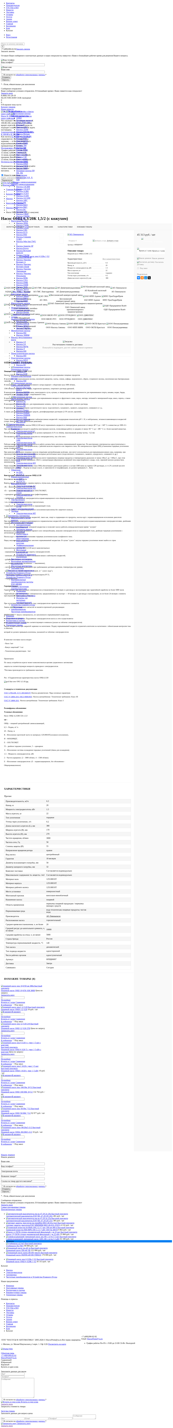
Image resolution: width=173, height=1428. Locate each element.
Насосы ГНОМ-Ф (24, 257)
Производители (13, 5)
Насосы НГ (21, 365)
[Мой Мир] (145, 277)
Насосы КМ (21, 139)
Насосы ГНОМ (22, 255)
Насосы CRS (21, 230)
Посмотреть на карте (57, 1344)
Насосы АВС (22, 200)
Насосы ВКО (22, 205)
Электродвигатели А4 (25, 486)
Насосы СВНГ (22, 214)
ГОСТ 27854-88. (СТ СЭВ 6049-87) (17, 693)
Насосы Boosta (22, 312)
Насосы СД (21, 152)
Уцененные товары (14, 625)
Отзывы (9, 14)
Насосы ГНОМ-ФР (24, 132)
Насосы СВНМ (22, 216)
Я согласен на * (25, 1400)
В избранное (6, 1005)
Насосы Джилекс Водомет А (23, 261)
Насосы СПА (22, 280)
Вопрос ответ (12, 21)
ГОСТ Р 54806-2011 (11, 701)
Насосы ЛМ (21, 145)
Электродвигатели (14, 1272)
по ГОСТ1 (20, 481)
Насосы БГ (21, 404)
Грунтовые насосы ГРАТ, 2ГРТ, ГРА (24, 121)
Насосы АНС (22, 127)
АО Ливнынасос (53, 916)
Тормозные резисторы (25, 596)
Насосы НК (21, 148)
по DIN (19, 472)
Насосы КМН (22, 143)
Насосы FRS (21, 235)
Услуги (9, 17)
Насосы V (20, 125)
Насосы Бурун (22, 248)
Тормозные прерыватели (21, 592)
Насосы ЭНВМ (22, 335)
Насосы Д (20, 349)
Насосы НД (21, 372)
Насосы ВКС (21, 207)
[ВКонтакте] (138, 277)
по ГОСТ (20, 474)
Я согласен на (25, 75)
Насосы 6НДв (22, 347)
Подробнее (6, 1000)
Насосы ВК (21, 203)
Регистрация (11, 37)
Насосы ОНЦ (22, 150)
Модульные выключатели (22, 551)
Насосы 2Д (21, 344)
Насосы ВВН (22, 299)
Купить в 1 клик (8, 1002)
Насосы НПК (22, 278)
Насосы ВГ (21, 406)
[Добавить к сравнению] (61, 241)
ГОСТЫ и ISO (12, 8)
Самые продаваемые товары (13, 1207)
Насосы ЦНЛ (22, 166)
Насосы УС (21, 219)
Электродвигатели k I (25, 431)
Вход (8, 35)
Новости (10, 10)
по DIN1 (20, 479)
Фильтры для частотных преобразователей (24, 600)
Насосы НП (21, 356)
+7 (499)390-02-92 (8, 1355)
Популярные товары (15, 618)
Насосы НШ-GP (23, 420)
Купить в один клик (29, 1402)
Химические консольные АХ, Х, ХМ (24, 177)
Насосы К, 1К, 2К (24, 136)
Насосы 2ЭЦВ (22, 225)
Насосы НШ (21, 417)
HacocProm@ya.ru (95, 1339)
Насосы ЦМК (22, 283)
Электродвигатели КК (26, 456)
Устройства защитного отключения (26, 555)
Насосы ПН (21, 381)
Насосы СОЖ (22, 394)
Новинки (10, 616)
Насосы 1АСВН (23, 187)
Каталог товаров (8, 107)
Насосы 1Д (21, 342)
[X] (149, 277)
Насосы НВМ (22, 301)
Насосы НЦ (21, 333)
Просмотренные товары (11, 1209)
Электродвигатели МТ (26, 513)
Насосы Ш (20, 422)
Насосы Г (20, 408)
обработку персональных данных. (30, 75)
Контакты (10, 3)
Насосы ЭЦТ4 (22, 289)
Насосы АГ (21, 401)
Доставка (10, 12)
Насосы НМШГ (23, 413)
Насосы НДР (21, 374)
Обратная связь (7, 1353)
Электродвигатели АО (26, 488)
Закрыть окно (7, 93)
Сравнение (20, 1002)
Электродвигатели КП (26, 463)
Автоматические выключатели (23, 526)
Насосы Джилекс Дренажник (23, 270)
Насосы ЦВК (22, 159)
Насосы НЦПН (22, 392)
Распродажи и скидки (15, 620)
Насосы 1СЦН (22, 196)
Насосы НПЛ (22, 360)
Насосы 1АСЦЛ (23, 189)
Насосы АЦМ (22, 129)
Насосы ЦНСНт (23, 328)
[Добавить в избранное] (61, 235)
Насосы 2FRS (22, 223)
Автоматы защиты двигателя (24, 530)
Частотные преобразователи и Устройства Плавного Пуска (31, 1277)
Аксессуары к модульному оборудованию (22, 536)
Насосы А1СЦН (23, 198)
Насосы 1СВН (22, 191)
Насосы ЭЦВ (22, 287)
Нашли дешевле (158, 258)
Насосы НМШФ (23, 415)
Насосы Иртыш (23, 134)
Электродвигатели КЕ (25, 454)
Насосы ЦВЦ (22, 161)
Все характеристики (111, 259)
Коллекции (11, 26)
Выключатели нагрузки (22, 542)
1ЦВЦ (19, 118)
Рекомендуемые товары (16, 623)
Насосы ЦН (21, 351)
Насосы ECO (21, 232)
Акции (9, 19)
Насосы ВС (21, 209)
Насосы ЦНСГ (22, 326)
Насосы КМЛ (22, 141)
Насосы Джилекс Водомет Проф (23, 265)
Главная (9, 24)
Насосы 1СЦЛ (22, 193)
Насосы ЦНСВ (22, 324)
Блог (8, 28)
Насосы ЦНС (22, 321)
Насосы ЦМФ (22, 285)
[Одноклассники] (142, 277)
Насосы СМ (21, 157)
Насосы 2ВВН (22, 296)
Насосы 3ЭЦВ (22, 228)
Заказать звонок (23, 49)
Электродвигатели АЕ (26, 442)
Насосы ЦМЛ (22, 164)
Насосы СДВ (21, 155)
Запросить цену (24, 1423)
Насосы (9, 1270)
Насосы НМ (21, 212)
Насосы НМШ (22, 410)
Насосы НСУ (22, 305)
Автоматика (11, 1275)
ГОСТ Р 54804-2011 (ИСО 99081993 (18, 697)
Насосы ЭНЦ (22, 168)
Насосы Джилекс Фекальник (23, 274)
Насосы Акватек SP (24, 246)
